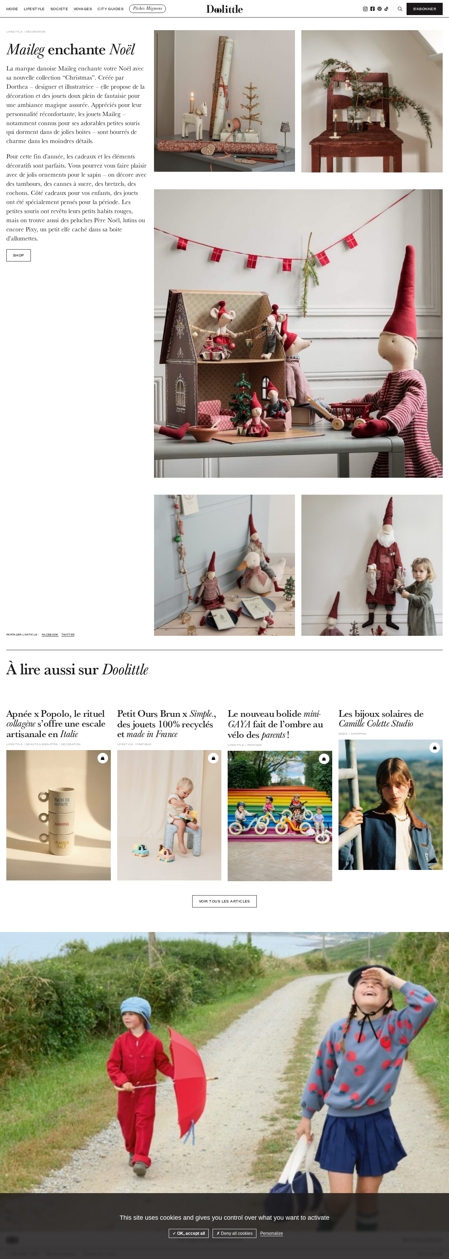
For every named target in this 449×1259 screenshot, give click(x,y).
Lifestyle (34, 9)
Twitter (67, 634)
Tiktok (386, 9)
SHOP (18, 255)
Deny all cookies (236, 1233)
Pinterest (379, 9)
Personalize (271, 1233)
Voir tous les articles (224, 901)
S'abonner (424, 8)
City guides (110, 9)
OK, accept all (190, 1233)
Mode (12, 9)
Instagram (365, 9)
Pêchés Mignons (147, 8)
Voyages (83, 9)
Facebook (372, 9)
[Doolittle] (224, 9)
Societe (59, 9)
